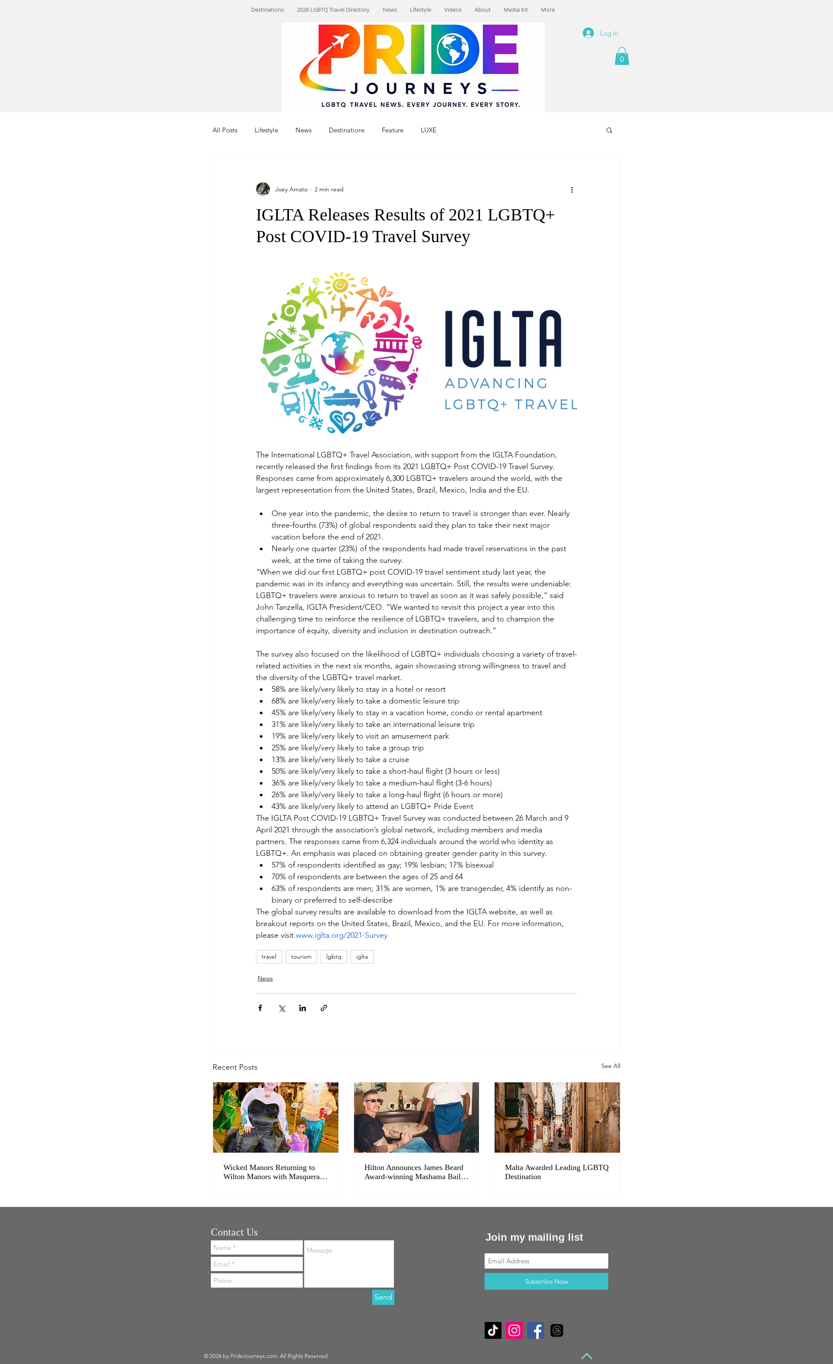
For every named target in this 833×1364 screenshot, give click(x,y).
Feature (392, 130)
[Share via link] (324, 1008)
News (303, 130)
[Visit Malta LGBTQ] (557, 1117)
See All (610, 1066)
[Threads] (556, 1330)
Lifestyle (266, 130)
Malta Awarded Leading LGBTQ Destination (557, 1172)
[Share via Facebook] (260, 1008)
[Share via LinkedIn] (302, 1008)
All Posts (225, 130)
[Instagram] (514, 1330)
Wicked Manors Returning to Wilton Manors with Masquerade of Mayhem (275, 1172)
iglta (362, 956)
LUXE (428, 130)
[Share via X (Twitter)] (281, 1008)
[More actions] (572, 189)
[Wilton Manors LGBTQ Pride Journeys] (275, 1117)
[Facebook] (535, 1330)
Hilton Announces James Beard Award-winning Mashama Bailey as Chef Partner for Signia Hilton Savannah (416, 1172)
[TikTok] (493, 1330)
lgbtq (333, 956)
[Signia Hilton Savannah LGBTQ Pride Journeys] (416, 1117)
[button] (622, 56)
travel (269, 956)
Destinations (346, 130)
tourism (301, 956)
